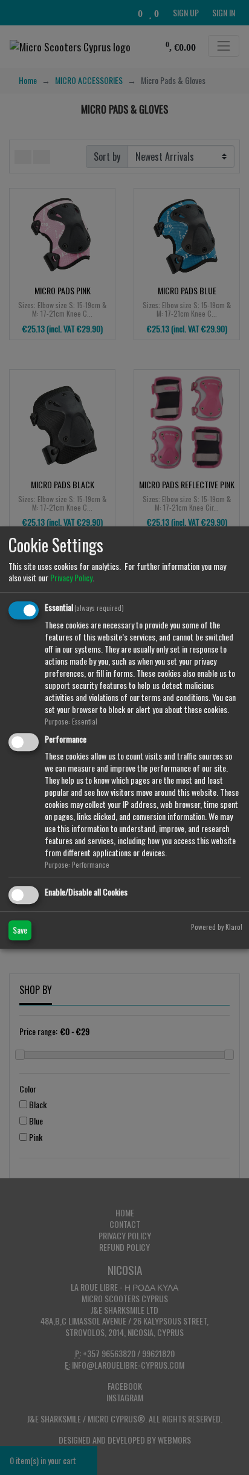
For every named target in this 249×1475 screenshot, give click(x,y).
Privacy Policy (71, 577)
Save (20, 929)
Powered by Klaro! (216, 927)
